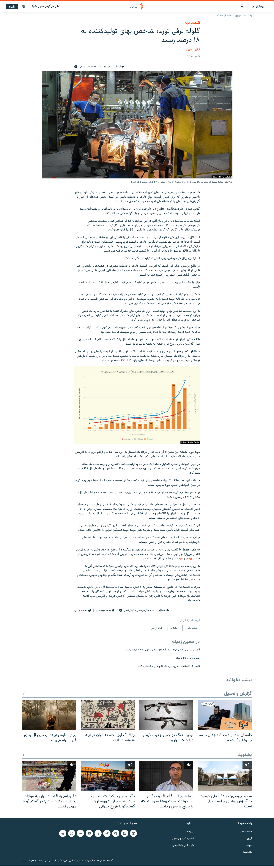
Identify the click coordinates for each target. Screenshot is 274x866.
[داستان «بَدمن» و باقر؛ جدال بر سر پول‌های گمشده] (225, 715)
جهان (249, 846)
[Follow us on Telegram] (106, 833)
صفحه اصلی (245, 832)
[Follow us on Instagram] (71, 833)
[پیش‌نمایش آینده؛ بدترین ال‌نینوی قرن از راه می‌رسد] (49, 715)
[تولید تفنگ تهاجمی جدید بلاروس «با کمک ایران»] (166, 715)
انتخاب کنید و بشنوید (182, 839)
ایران (249, 839)
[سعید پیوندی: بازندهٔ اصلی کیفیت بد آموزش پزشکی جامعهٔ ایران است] (225, 776)
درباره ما (190, 832)
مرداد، (178, 558)
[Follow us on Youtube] (89, 833)
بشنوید (245, 755)
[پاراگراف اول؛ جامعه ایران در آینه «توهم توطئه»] (108, 715)
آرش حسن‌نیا (193, 49)
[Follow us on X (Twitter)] (98, 833)
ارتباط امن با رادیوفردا (183, 846)
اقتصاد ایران (192, 23)
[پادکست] (23, 6)
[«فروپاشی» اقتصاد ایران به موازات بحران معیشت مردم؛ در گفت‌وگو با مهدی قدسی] (49, 776)
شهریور (190, 558)
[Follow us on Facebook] (115, 833)
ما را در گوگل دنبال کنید (45, 6)
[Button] (119, 67)
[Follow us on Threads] (62, 833)
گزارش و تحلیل (238, 694)
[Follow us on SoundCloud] (80, 833)
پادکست (247, 852)
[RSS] (124, 833)
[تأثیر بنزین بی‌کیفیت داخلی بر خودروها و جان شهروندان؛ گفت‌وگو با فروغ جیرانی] (108, 776)
